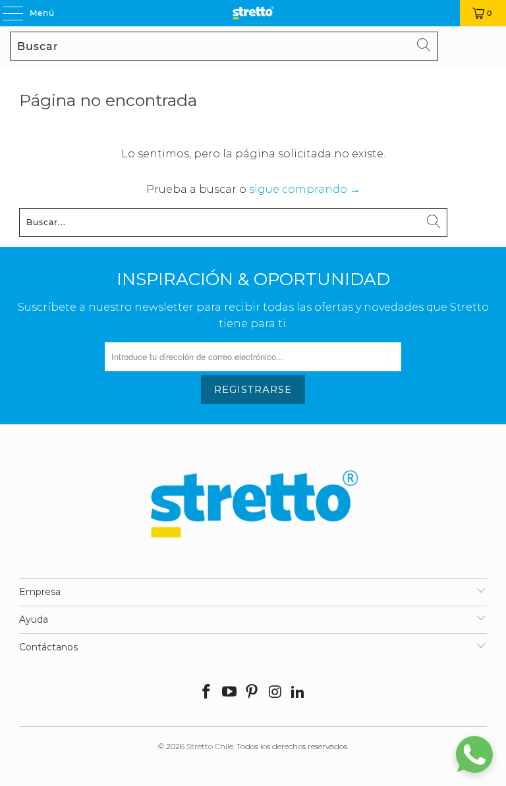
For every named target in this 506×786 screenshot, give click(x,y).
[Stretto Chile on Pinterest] (252, 693)
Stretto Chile (209, 746)
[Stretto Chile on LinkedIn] (298, 693)
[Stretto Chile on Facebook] (207, 693)
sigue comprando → (304, 189)
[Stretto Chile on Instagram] (275, 693)
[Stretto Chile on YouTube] (229, 693)
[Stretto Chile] (253, 13)
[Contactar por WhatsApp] (474, 754)
